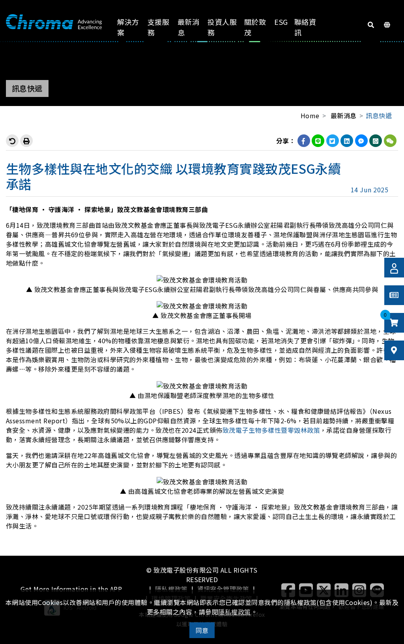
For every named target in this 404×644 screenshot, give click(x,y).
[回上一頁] (12, 140)
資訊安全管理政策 (223, 589)
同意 (202, 630)
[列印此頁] (26, 140)
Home (310, 115)
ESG (281, 22)
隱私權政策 (171, 589)
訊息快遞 (379, 115)
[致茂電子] (54, 22)
